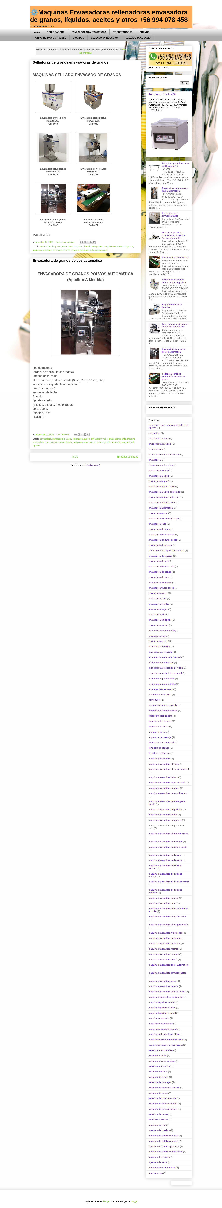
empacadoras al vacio (160, 443)
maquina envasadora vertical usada (167, 991)
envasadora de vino (159, 577)
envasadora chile (157, 524)
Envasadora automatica (161, 465)
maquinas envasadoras (161, 1023)
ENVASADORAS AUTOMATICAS (89, 32)
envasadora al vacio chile (162, 486)
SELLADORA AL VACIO (138, 37)
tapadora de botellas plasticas (164, 1146)
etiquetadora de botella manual (165, 657)
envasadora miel (157, 614)
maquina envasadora (159, 758)
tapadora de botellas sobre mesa (166, 1151)
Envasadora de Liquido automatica (166, 550)
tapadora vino (156, 1173)
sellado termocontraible (161, 1050)
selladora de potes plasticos (163, 1109)
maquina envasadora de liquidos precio (169, 881)
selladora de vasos (158, 1114)
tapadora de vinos (158, 1162)
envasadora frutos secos (161, 587)
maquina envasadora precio (163, 959)
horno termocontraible (160, 694)
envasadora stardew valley (162, 630)
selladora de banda (158, 1077)
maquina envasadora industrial (164, 943)
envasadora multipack (160, 619)
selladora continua (158, 1071)
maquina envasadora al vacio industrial (169, 769)
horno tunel (154, 700)
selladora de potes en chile (162, 1098)
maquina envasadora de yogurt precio (168, 924)
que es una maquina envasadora (166, 1045)
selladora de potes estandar (163, 1103)
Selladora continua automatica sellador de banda (173, 377)
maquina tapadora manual (162, 1013)
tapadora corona (157, 1125)
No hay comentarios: (66, 242)
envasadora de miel (159, 561)
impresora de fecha (159, 726)
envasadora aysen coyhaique (164, 518)
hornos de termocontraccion (163, 710)
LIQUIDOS (78, 37)
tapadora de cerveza (159, 1157)
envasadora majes (158, 609)
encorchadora (156, 449)
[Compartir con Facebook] (90, 242)
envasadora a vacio (159, 470)
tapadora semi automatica (162, 1167)
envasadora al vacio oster (162, 502)
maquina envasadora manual (164, 954)
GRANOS (144, 32)
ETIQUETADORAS (122, 32)
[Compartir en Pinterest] (94, 242)
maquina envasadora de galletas (165, 809)
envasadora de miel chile (161, 566)
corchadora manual (159, 438)
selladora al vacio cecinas (162, 1061)
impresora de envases (160, 721)
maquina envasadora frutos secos (166, 932)
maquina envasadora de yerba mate (167, 916)
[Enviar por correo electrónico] (81, 242)
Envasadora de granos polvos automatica (67, 260)
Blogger (134, 1201)
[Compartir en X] (87, 242)
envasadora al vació (159, 481)
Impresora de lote (158, 732)
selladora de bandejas (160, 1082)
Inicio (37, 32)
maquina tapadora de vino (162, 1007)
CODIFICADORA (56, 32)
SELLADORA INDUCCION (104, 37)
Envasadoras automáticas (175, 257)
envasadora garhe (158, 593)
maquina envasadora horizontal (165, 938)
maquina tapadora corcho (162, 1002)
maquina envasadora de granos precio (89, 250)
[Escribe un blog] (84, 242)
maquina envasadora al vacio (58, 442)
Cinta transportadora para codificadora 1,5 (175, 164)
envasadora (45, 439)
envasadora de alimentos (162, 534)
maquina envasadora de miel (163, 898)
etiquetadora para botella (161, 678)
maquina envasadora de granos (118, 246)
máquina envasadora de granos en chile (51, 250)
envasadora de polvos (72, 246)
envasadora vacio (99, 439)
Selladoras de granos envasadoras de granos (70, 62)
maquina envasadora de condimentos (168, 793)
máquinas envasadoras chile (163, 1029)
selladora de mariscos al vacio (164, 1087)
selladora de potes (158, 1093)
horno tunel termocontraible (163, 705)
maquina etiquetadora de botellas (166, 997)
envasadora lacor (157, 598)
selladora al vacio (157, 1055)
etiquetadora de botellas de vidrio (166, 667)
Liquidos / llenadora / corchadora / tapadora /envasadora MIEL (173, 235)
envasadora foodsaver (160, 582)
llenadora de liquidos (159, 753)
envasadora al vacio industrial (164, 497)
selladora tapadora (158, 1119)
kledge (106, 1201)
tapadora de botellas (159, 1130)
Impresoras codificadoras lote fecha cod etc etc (175, 325)
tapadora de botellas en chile (163, 1135)
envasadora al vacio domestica (164, 491)
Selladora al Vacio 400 (162, 94)
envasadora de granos (50, 246)
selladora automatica (159, 1066)
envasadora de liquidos (160, 556)
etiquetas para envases (161, 689)
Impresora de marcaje (160, 737)
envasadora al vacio (61, 439)
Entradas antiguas (127, 456)
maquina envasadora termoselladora (167, 972)
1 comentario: (63, 434)
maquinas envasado (159, 1018)
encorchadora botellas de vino (164, 454)
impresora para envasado (162, 742)
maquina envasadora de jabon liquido (168, 847)
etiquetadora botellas (159, 646)
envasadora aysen (81, 439)
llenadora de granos (93, 246)
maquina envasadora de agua (164, 788)
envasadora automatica (161, 507)
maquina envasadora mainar (163, 948)
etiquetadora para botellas (162, 684)
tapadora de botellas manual (163, 1141)
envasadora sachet (158, 625)
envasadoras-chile (117, 439)
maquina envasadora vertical (163, 986)
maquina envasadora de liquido (165, 855)
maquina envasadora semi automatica (168, 965)
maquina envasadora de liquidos (165, 860)
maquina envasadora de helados (165, 841)
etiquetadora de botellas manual (165, 673)
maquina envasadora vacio (162, 981)
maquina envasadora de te (162, 903)
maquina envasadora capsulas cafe (167, 782)
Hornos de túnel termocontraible (170, 214)
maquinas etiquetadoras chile (164, 1034)
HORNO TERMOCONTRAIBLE (50, 37)
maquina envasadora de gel (163, 814)
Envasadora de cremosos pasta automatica (175, 189)
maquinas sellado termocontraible (166, 1039)
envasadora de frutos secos (163, 539)
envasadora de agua (159, 529)
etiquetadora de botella (160, 652)
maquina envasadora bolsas (163, 777)
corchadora (154, 433)
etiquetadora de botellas (161, 662)
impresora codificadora (160, 715)
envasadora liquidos (159, 604)
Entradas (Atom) (92, 465)
